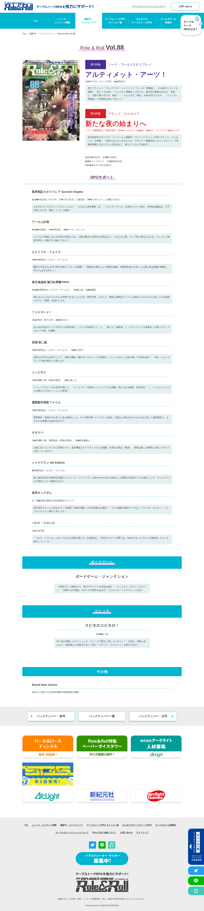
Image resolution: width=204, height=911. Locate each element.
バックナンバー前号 (51, 716)
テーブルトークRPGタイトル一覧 (115, 21)
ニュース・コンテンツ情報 (62, 21)
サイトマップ (142, 832)
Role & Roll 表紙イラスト (104, 832)
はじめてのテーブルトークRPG (142, 21)
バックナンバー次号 (153, 716)
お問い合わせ (185, 6)
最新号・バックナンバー (89, 21)
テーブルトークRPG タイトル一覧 (103, 825)
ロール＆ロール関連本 (168, 21)
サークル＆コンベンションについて (148, 6)
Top (35, 20)
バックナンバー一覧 (102, 716)
